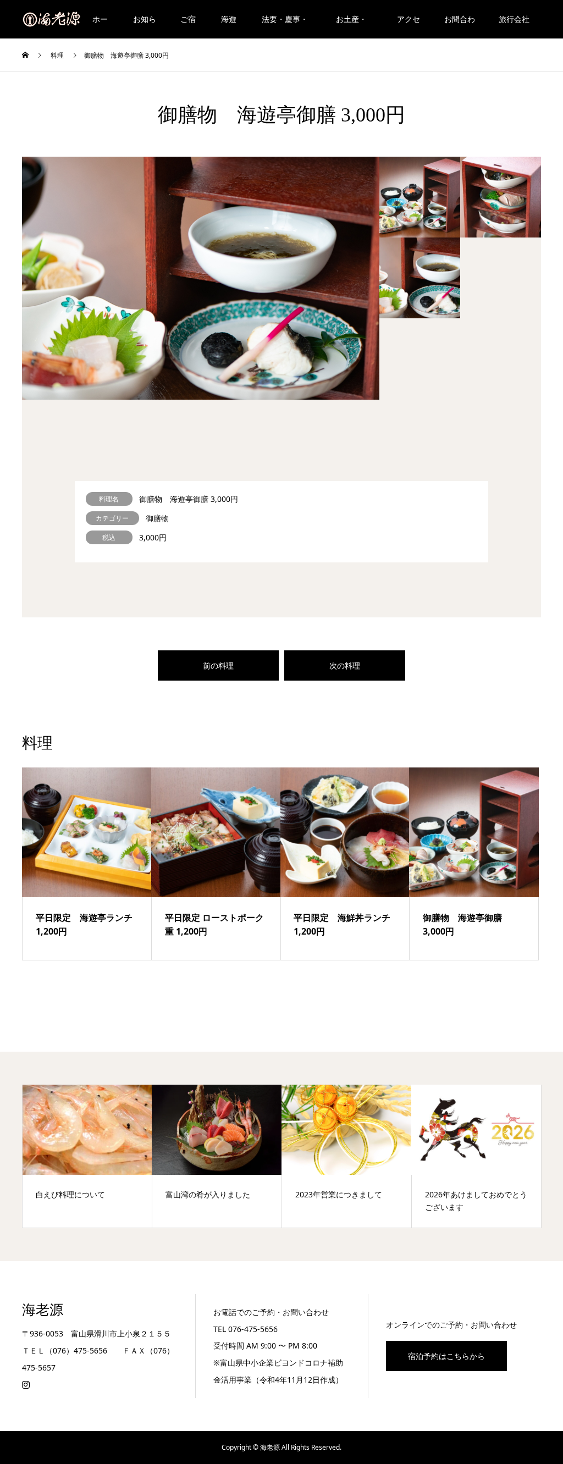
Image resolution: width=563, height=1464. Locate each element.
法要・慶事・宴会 (285, 26)
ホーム (100, 26)
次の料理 (344, 665)
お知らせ (144, 26)
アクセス (408, 26)
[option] (200, 278)
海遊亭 (228, 26)
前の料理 (218, 665)
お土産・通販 (351, 26)
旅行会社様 (514, 26)
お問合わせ (459, 26)
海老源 (42, 1310)
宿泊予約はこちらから (446, 1356)
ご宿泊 (188, 26)
